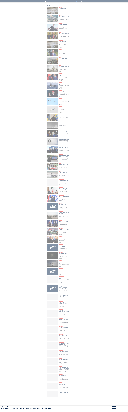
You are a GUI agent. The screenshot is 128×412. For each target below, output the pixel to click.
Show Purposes (114, 410)
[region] (64, 409)
